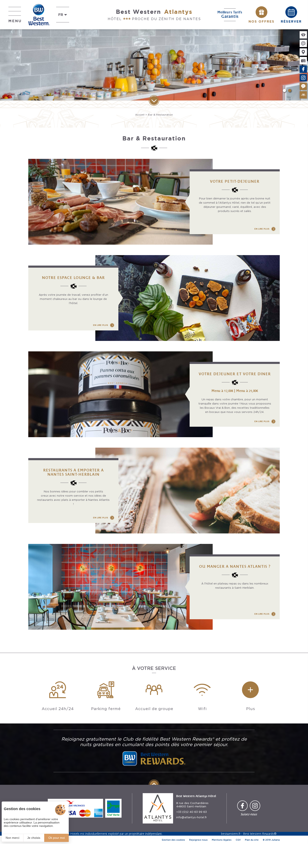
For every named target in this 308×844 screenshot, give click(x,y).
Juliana (275, 840)
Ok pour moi (56, 837)
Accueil (139, 114)
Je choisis (33, 837)
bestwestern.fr (231, 833)
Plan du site (252, 840)
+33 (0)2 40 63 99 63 (191, 811)
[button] (284, 90)
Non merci (12, 837)
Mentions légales (222, 840)
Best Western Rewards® (260, 833)
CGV (238, 840)
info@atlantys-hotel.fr (191, 817)
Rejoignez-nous (198, 840)
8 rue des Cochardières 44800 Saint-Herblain (192, 805)
